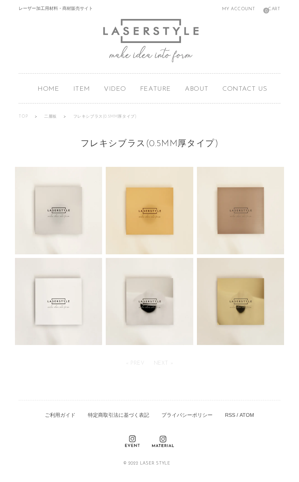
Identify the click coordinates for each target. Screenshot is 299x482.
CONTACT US (244, 89)
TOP (24, 117)
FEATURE (155, 89)
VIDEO (115, 89)
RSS (230, 415)
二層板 (51, 117)
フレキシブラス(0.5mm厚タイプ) (105, 117)
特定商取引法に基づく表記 (118, 415)
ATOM (247, 415)
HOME (48, 89)
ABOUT (197, 89)
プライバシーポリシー (187, 415)
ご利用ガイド (60, 415)
